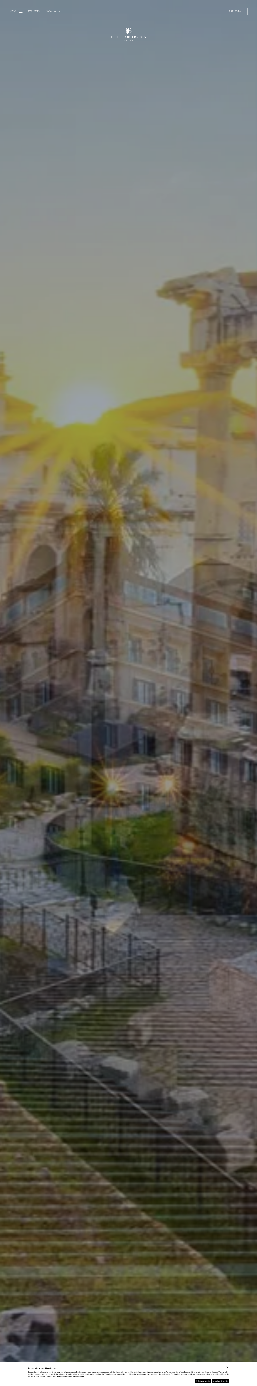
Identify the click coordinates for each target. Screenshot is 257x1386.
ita (30, 11)
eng (37, 11)
